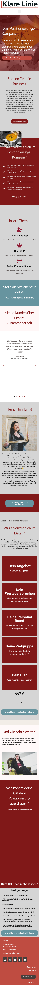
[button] (19, 11)
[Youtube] (25, 959)
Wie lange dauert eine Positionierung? (15, 895)
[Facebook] (15, 959)
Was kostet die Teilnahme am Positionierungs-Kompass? (18, 900)
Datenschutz (31, 967)
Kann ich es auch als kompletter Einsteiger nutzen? (20, 908)
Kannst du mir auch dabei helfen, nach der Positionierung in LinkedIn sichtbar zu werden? (17, 926)
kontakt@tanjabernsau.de (12, 953)
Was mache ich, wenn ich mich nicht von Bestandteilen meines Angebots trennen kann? (17, 920)
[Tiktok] (20, 959)
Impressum (32, 971)
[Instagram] (10, 959)
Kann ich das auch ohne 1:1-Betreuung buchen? (19, 916)
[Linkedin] (5, 959)
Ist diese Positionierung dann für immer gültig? (18, 912)
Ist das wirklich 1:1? (9, 904)
